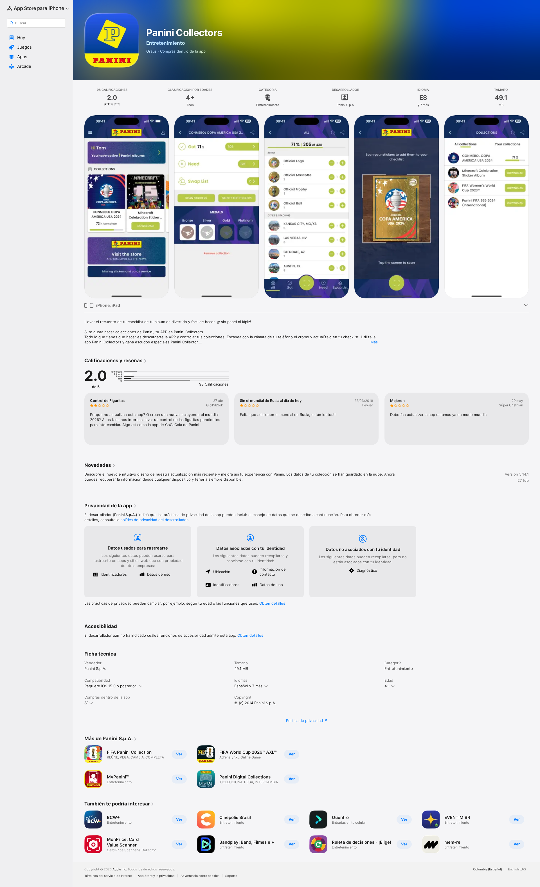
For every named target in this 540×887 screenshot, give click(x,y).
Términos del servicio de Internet (108, 875)
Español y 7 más (248, 686)
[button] (36, 37)
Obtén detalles (272, 603)
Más (374, 342)
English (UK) (517, 869)
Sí (85, 703)
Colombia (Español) (487, 869)
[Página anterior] (79, 419)
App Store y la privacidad (156, 875)
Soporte (231, 875)
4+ (386, 686)
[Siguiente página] (534, 419)
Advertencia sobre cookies (200, 875)
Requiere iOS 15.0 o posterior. (110, 686)
